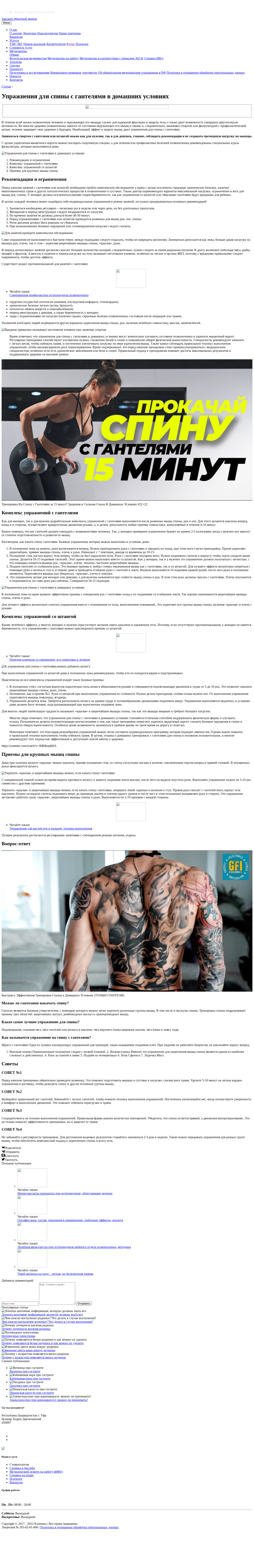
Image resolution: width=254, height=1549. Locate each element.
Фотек (70, 44)
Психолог (82, 44)
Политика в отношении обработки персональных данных (205, 72)
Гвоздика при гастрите (25, 1385)
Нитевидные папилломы (18, 1336)
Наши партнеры (70, 33)
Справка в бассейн (22, 1468)
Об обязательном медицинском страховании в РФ (132, 72)
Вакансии (16, 37)
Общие (14, 54)
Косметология (55, 44)
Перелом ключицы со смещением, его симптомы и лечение (50, 659)
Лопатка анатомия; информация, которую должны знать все (42, 1314)
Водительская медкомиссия (28, 58)
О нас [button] (13, 29)
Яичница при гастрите (25, 1371)
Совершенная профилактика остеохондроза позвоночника (49, 295)
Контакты (16, 79)
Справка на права (22, 1475)
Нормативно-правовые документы (73, 72)
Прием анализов (34, 44)
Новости (15, 76)
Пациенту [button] (16, 69)
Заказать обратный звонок (19, 18)
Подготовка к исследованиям (29, 72)
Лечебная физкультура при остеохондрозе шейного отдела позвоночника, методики (74, 1247)
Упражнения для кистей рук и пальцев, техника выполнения (51, 828)
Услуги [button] (14, 40)
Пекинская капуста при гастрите (32, 1392)
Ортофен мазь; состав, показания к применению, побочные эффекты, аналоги (70, 1220)
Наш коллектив (47, 33)
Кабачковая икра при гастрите (30, 1378)
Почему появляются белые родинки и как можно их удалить (43, 1343)
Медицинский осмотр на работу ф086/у (36, 1471)
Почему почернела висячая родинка (26, 1328)
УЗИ (13, 44)
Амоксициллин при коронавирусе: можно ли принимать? (49, 1400)
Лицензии (30, 33)
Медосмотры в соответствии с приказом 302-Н (111, 58)
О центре (16, 33)
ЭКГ (19, 44)
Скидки (15, 65)
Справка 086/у (154, 58)
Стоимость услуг (21, 47)
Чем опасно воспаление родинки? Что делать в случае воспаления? (47, 1321)
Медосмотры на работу (63, 58)
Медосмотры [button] (18, 51)
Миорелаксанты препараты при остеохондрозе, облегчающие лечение (65, 1193)
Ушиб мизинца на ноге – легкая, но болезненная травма (55, 1273)
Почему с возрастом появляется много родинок (34, 1357)
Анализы (16, 62)
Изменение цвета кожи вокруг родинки (28, 1350)
